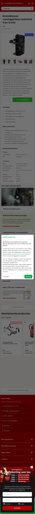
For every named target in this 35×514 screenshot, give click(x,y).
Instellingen (6, 276)
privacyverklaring (21, 254)
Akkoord (28, 276)
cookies (5, 254)
